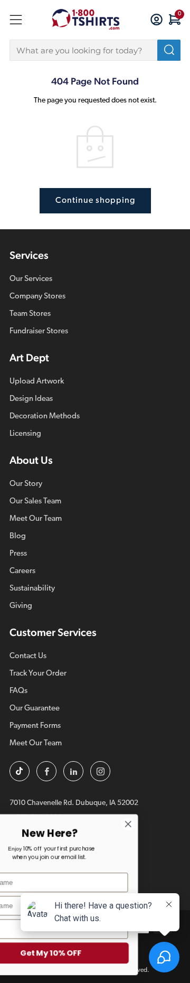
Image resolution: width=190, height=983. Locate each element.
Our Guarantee (35, 709)
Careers (22, 571)
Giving (21, 606)
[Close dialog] (148, 824)
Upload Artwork (37, 382)
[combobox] (95, 50)
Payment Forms (35, 726)
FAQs (18, 691)
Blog (18, 536)
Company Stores (37, 297)
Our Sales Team (35, 501)
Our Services (31, 279)
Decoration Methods (45, 416)
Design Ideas (31, 399)
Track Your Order (38, 674)
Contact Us (28, 656)
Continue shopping (95, 200)
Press (18, 554)
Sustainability (32, 589)
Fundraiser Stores (39, 331)
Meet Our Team (36, 519)
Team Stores (30, 314)
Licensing (25, 434)
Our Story (26, 484)
